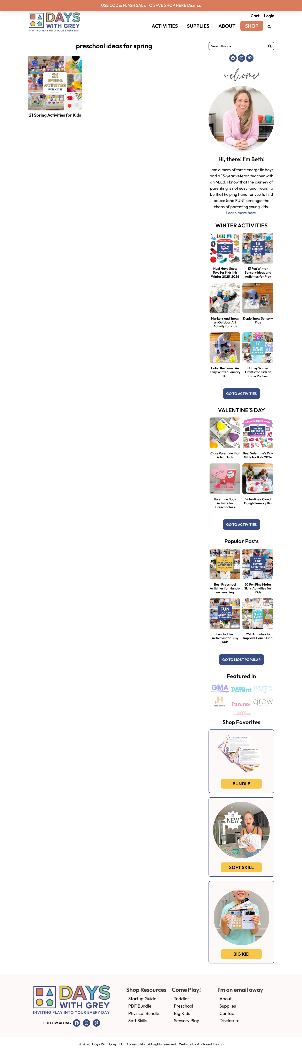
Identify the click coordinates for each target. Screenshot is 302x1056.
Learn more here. (241, 212)
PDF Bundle (139, 1006)
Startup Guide (142, 998)
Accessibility (135, 1044)
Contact (227, 1013)
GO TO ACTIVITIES (241, 393)
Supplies (227, 1006)
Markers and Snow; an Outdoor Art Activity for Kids (225, 322)
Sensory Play (186, 1020)
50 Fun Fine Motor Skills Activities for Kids (257, 588)
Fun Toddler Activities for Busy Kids (225, 638)
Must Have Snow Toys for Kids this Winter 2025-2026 (225, 272)
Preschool (183, 1006)
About (225, 998)
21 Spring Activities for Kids (55, 115)
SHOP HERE (175, 5)
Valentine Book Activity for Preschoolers (225, 503)
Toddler (181, 998)
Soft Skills (137, 1020)
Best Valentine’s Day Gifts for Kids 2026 (258, 455)
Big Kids (182, 1013)
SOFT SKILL (241, 867)
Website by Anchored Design (201, 1044)
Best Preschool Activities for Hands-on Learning (225, 588)
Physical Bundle (143, 1013)
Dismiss (194, 5)
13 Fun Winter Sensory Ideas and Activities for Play (258, 272)
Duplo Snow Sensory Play (258, 320)
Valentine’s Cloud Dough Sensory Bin (258, 501)
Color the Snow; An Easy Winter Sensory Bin (225, 372)
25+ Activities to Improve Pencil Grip (257, 636)
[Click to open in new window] (269, 26)
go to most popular (241, 659)
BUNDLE (241, 784)
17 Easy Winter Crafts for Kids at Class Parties (258, 372)
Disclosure (229, 1020)
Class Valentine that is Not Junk (225, 455)
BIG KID (241, 954)
